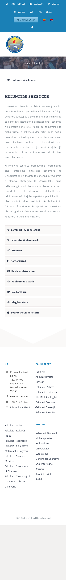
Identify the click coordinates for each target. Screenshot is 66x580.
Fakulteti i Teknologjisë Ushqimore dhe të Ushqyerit (17, 481)
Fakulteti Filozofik (45, 412)
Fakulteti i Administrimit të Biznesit (44, 376)
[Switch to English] (51, 20)
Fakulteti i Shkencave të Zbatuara (16, 469)
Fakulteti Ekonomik (46, 402)
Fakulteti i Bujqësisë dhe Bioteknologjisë (47, 394)
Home (25, 63)
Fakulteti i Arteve (45, 386)
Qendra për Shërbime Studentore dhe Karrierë (47, 463)
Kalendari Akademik (47, 433)
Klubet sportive (44, 438)
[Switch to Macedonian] (44, 20)
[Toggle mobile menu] (59, 46)
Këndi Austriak (43, 474)
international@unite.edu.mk (20, 407)
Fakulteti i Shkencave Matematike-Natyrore (16, 448)
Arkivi (39, 479)
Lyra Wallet (42, 453)
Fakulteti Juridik (13, 425)
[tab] (33, 80)
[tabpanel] (33, 155)
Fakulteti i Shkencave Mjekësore (16, 458)
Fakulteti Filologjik (46, 407)
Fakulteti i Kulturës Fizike (15, 433)
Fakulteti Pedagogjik (16, 440)
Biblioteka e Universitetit (42, 446)
